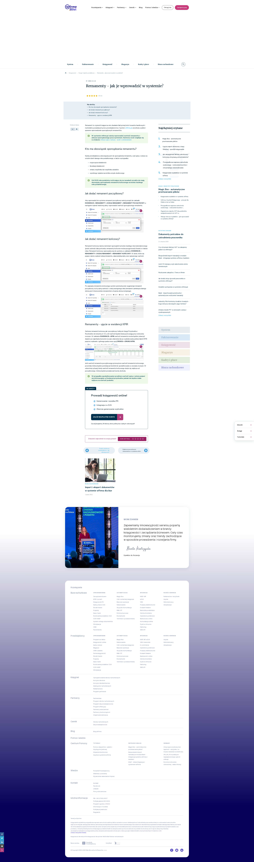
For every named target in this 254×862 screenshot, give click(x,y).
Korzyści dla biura (99, 680)
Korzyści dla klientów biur (101, 683)
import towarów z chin (155, 831)
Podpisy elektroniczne (147, 605)
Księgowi (109, 7)
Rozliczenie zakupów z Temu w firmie (171, 272)
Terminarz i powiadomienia (126, 619)
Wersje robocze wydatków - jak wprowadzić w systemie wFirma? (175, 218)
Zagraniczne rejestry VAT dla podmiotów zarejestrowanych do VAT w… (174, 212)
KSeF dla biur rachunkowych (115, 836)
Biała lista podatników (147, 610)
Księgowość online (99, 642)
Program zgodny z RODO (101, 804)
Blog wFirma (97, 731)
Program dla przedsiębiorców (103, 704)
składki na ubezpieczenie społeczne (117, 829)
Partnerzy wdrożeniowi (100, 709)
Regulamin (96, 812)
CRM (94, 627)
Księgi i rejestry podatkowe (168, 186)
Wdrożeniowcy (169, 602)
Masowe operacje (123, 602)
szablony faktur (111, 822)
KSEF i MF (143, 596)
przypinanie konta (154, 824)
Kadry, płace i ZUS (99, 605)
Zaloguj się (167, 7)
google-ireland (129, 831)
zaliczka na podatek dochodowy (138, 829)
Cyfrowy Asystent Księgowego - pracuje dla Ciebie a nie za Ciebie (175, 201)
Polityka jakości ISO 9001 (101, 801)
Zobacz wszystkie (164, 179)
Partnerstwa (97, 698)
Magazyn (125, 64)
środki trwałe (144, 827)
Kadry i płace (143, 64)
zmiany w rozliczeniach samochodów (164, 822)
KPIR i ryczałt (97, 599)
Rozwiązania (96, 7)
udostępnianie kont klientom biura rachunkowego (117, 824)
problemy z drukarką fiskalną (79, 829)
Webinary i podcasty (100, 773)
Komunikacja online (146, 621)
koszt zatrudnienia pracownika (143, 822)
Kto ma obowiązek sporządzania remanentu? (103, 107)
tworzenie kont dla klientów (140, 824)
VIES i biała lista (145, 642)
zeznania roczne (121, 822)
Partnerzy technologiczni (101, 712)
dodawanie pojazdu (81, 827)
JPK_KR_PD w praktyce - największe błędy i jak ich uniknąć (172, 757)
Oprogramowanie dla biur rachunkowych (106, 678)
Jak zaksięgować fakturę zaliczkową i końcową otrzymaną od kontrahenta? (176, 155)
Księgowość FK (98, 602)
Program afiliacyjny (99, 707)
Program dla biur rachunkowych (103, 701)
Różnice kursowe (122, 613)
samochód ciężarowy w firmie (113, 827)
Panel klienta (97, 630)
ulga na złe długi (75, 824)
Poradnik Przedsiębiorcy (101, 771)
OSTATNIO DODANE (164, 230)
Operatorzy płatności (147, 616)
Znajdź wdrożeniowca (100, 715)
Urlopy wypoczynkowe (155, 827)
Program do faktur (99, 639)
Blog (140, 7)
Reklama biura (97, 689)
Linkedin (96, 789)
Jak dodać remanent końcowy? (98, 113)
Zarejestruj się (182, 7)
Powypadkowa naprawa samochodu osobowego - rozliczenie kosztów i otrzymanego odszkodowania (175, 165)
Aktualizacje (168, 605)
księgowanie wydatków (78, 822)
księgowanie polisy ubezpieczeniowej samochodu (102, 831)
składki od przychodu (141, 831)
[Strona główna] (65, 73)
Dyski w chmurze (145, 624)
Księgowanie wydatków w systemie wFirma (175, 174)
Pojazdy (96, 610)
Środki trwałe (97, 607)
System (70, 64)
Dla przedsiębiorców (100, 725)
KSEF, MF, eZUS (145, 639)
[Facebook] (2, 834)
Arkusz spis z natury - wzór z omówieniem (116, 140)
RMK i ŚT (119, 610)
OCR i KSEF (97, 619)
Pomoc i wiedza (151, 7)
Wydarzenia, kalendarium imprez (104, 776)
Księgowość (107, 64)
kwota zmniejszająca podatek (97, 829)
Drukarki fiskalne (145, 607)
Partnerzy (121, 7)
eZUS (142, 599)
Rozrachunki (121, 616)
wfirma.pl (128, 128)
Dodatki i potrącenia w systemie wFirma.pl (173, 287)
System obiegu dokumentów (103, 621)
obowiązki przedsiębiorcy (79, 831)
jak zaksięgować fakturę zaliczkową (91, 824)
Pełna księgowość (99, 653)
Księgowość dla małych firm (79, 836)
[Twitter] (2, 838)
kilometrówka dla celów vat (95, 827)
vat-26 (73, 827)
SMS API (142, 630)
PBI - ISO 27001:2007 (100, 798)
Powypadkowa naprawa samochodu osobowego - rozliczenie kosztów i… (172, 207)
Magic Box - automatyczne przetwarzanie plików (171, 140)
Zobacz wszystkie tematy (78, 832)
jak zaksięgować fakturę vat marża (170, 824)
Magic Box (120, 596)
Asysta (166, 599)
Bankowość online (146, 619)
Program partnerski (99, 691)
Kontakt (95, 783)
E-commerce (144, 645)
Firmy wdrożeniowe (99, 791)
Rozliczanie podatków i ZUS (102, 616)
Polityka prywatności (100, 809)
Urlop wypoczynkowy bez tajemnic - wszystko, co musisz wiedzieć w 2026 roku (173, 749)
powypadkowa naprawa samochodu (96, 822)
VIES (141, 602)
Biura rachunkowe (165, 64)
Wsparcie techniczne (100, 752)
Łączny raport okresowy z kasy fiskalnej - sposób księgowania (173, 147)
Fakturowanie (88, 64)
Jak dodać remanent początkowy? (99, 110)
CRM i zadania (97, 651)
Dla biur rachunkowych (100, 722)
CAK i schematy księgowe (125, 599)
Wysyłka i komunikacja (124, 607)
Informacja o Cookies (100, 807)
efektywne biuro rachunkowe (130, 827)
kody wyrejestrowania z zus (170, 827)
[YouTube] (176, 850)
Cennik (132, 7)
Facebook (96, 786)
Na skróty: (91, 104)
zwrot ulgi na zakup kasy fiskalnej (158, 829)
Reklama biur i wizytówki (171, 596)
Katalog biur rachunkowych (102, 686)
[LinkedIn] (2, 842)
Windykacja (97, 624)
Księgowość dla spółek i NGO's (97, 836)
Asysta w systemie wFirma (102, 755)
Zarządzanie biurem (99, 596)
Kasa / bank (97, 613)
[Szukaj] (183, 64)
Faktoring (143, 627)
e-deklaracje (130, 822)
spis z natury (121, 831)
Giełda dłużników (146, 613)
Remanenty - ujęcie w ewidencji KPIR (100, 115)
